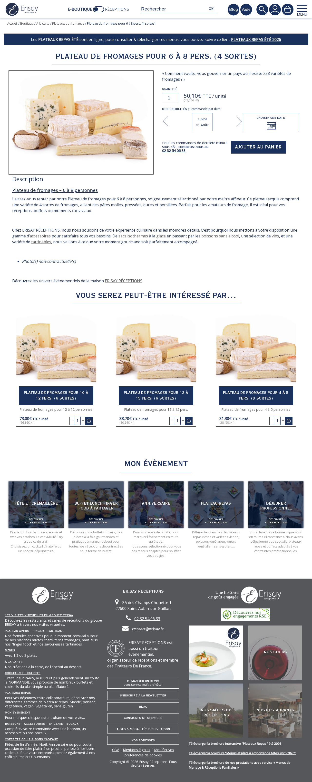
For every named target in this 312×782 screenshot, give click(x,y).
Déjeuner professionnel (276, 506)
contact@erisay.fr (148, 629)
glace (161, 236)
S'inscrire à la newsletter (143, 695)
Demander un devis (143, 683)
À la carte (42, 23)
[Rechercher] (262, 9)
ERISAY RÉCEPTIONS (123, 280)
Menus (10, 650)
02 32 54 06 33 (173, 150)
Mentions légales (136, 749)
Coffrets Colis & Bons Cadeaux (31, 739)
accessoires (40, 236)
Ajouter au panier (258, 147)
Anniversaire (156, 503)
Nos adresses (143, 740)
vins (275, 236)
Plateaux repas (18, 693)
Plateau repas (216, 503)
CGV (115, 749)
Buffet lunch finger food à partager (96, 506)
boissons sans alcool (220, 236)
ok (211, 9)
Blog (143, 707)
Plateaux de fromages (68, 23)
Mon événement (17, 712)
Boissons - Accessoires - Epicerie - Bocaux (41, 724)
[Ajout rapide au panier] (88, 421)
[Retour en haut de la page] (302, 772)
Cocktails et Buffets (22, 673)
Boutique (27, 23)
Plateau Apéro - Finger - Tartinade (34, 631)
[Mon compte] (275, 9)
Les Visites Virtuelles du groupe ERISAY (39, 615)
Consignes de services (143, 718)
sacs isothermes (133, 236)
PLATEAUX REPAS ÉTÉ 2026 (256, 39)
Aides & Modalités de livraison (143, 729)
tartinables (41, 241)
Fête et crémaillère (36, 503)
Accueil (12, 23)
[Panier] (287, 9)
